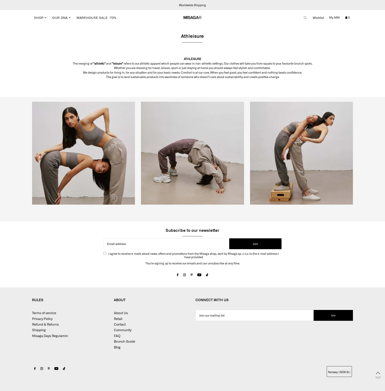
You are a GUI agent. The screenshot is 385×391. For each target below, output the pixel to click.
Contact (120, 324)
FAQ (117, 336)
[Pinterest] (191, 275)
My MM (334, 17)
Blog (117, 347)
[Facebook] (177, 275)
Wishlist (318, 17)
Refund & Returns (45, 324)
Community (122, 330)
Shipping (39, 330)
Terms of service (44, 313)
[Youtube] (199, 275)
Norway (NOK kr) (339, 372)
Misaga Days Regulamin (50, 336)
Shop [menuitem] (39, 17)
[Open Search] (305, 17)
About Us (121, 313)
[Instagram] (184, 275)
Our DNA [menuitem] (60, 17)
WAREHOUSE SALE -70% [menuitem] (97, 17)
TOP (378, 377)
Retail (118, 319)
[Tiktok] (207, 275)
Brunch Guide (124, 341)
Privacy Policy (42, 319)
